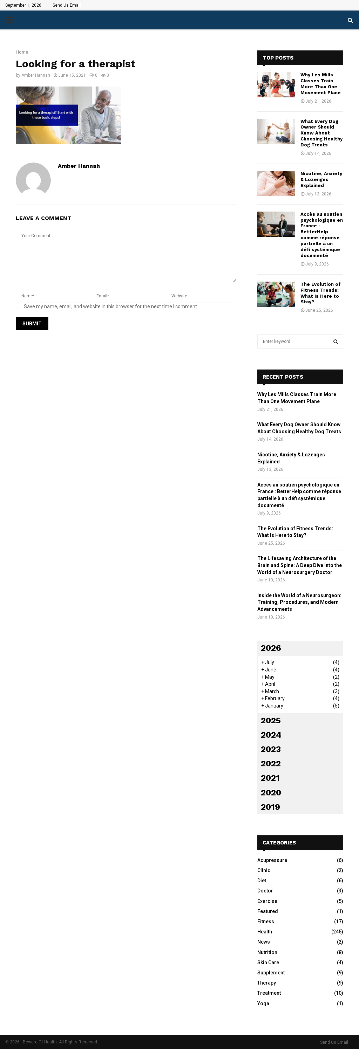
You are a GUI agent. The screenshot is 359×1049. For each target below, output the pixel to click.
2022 (271, 763)
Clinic (263, 870)
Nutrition (267, 952)
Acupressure (272, 860)
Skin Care (268, 962)
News (263, 942)
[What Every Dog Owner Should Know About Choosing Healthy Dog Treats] (276, 131)
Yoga (263, 1003)
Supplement (271, 972)
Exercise (267, 901)
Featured (267, 911)
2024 (271, 735)
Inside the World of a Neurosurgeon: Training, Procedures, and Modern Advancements (299, 602)
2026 (271, 648)
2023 (271, 749)
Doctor (265, 890)
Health (264, 931)
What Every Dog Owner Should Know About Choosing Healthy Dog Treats (321, 133)
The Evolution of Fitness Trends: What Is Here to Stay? (320, 293)
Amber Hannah (35, 75)
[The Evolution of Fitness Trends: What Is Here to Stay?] (276, 294)
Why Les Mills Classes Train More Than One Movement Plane (320, 83)
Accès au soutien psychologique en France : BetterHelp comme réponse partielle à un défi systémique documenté (321, 235)
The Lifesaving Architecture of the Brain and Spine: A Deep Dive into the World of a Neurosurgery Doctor (299, 565)
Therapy (266, 983)
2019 (270, 807)
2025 (271, 720)
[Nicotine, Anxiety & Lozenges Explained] (276, 183)
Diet (261, 880)
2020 (271, 793)
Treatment (269, 993)
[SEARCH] (335, 341)
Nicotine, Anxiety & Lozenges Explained (321, 179)
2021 (270, 778)
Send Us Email (67, 5)
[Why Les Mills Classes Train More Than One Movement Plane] (276, 84)
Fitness (265, 921)
